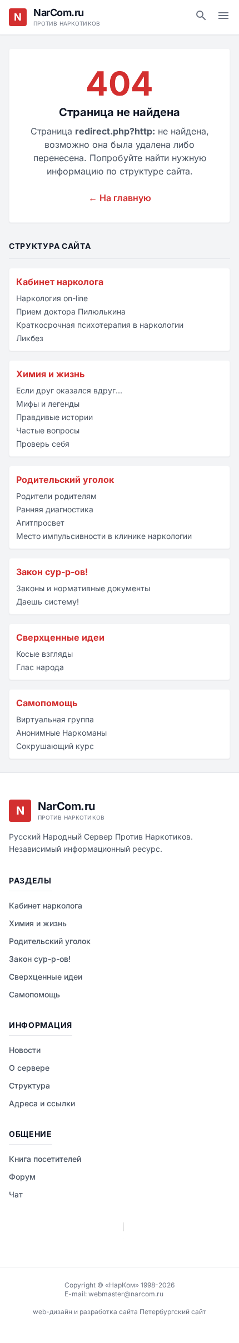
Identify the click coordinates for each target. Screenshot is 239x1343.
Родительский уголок (65, 479)
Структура (29, 1085)
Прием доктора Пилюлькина (71, 311)
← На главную (119, 197)
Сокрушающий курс (55, 746)
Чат (16, 1194)
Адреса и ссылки (42, 1103)
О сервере (29, 1067)
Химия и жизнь (50, 374)
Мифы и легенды (47, 403)
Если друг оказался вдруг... (69, 390)
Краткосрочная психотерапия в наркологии (99, 324)
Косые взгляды (44, 653)
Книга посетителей (45, 1159)
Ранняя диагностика (54, 509)
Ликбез (29, 338)
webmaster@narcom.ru (125, 1294)
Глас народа (40, 667)
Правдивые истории (54, 417)
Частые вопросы (47, 430)
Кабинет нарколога (59, 281)
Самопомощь (46, 702)
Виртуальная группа (55, 719)
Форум (22, 1176)
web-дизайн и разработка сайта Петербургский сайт (119, 1311)
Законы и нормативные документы (83, 588)
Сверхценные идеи (60, 637)
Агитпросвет (40, 522)
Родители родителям (56, 496)
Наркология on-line (52, 298)
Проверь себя (42, 443)
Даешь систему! (47, 601)
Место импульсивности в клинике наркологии (104, 536)
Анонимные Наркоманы (61, 732)
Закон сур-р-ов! (52, 571)
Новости (25, 1050)
